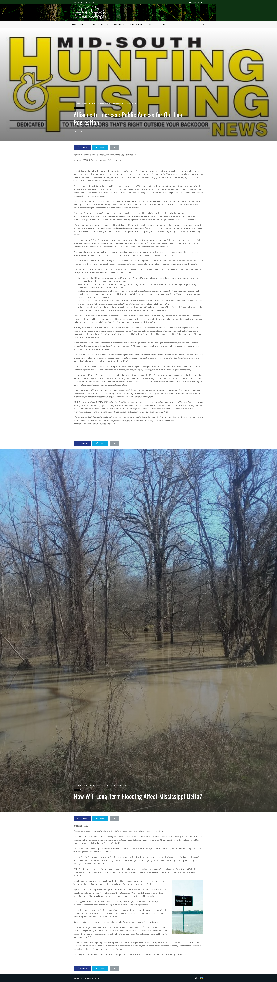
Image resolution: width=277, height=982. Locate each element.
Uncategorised (81, 104)
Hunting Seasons (87, 25)
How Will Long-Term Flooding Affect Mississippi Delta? (105, 785)
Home (74, 2)
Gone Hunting (119, 25)
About (74, 25)
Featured (78, 785)
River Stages (151, 25)
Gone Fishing (104, 25)
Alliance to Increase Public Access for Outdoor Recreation (112, 104)
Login (162, 25)
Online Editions (135, 25)
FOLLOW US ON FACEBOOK (196, 2)
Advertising (82, 2)
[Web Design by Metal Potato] (199, 978)
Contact (92, 2)
